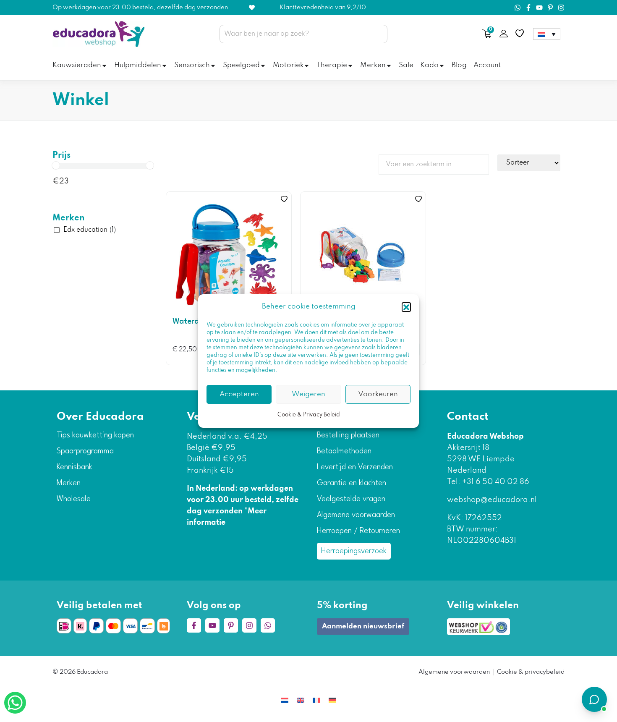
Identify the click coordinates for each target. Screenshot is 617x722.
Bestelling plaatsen (348, 435)
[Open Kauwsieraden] (104, 66)
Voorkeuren (378, 394)
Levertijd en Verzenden (355, 467)
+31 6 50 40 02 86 (494, 482)
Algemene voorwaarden (356, 515)
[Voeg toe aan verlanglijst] (284, 199)
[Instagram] (561, 7)
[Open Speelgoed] (263, 66)
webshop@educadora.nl (492, 500)
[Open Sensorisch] (213, 66)
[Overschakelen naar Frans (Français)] (316, 700)
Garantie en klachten (351, 483)
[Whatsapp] (517, 7)
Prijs (61, 156)
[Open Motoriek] (306, 66)
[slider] (56, 165)
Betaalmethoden (344, 451)
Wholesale (74, 499)
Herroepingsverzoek (354, 551)
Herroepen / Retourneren (358, 531)
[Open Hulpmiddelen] (164, 66)
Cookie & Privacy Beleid (308, 415)
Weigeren (308, 394)
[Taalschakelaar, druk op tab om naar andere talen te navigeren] (546, 34)
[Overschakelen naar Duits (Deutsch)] (332, 700)
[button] (406, 307)
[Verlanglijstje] (520, 34)
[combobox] (303, 34)
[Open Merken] (389, 66)
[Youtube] (539, 7)
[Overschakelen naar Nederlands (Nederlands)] (285, 700)
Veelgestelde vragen (351, 499)
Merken (68, 218)
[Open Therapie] (350, 66)
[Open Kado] (442, 66)
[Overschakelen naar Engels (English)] (300, 700)
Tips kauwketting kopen (95, 435)
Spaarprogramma (85, 451)
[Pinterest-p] (550, 7)
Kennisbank (74, 467)
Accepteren (239, 394)
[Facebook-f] (528, 7)
